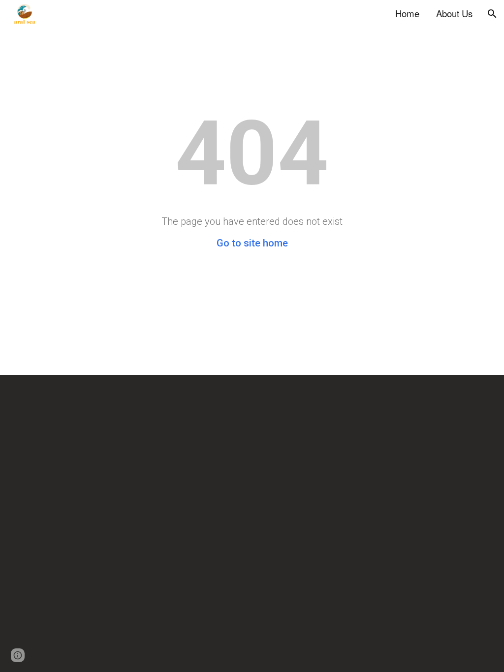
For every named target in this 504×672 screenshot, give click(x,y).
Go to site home (252, 243)
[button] (492, 14)
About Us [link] (454, 13)
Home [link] (407, 13)
